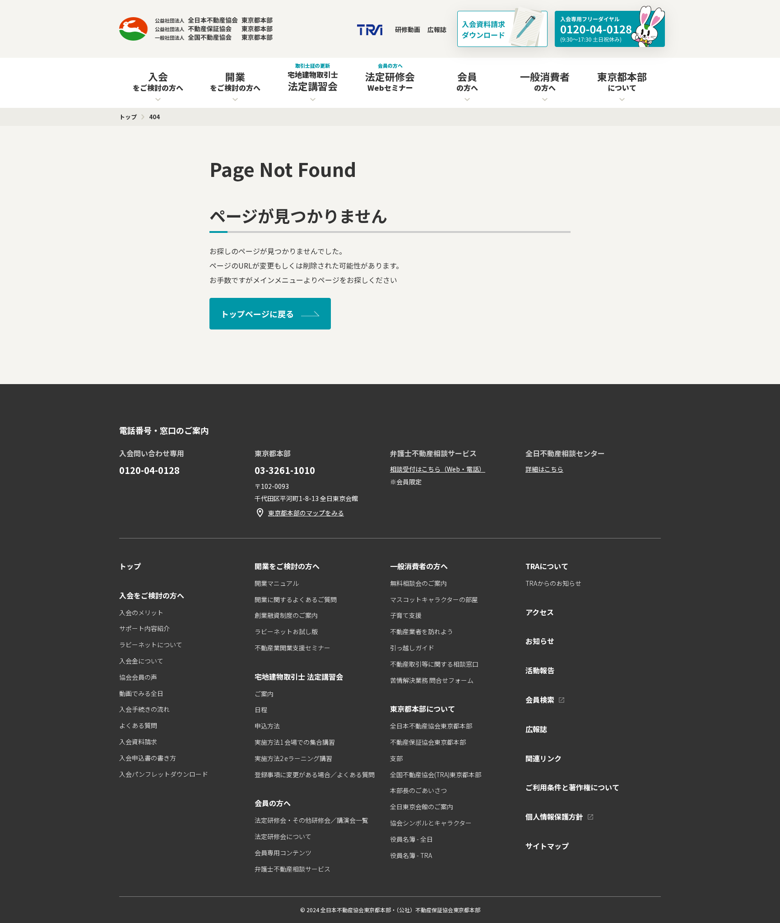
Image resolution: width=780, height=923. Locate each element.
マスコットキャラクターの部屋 (434, 599)
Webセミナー (390, 77)
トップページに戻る (257, 314)
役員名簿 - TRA (411, 855)
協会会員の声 (138, 677)
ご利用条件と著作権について (572, 787)
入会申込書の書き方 (147, 757)
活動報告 (539, 670)
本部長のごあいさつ (418, 790)
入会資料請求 (138, 741)
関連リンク (543, 758)
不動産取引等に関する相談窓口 (434, 663)
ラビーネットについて (150, 644)
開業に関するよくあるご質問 (296, 599)
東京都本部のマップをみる (306, 512)
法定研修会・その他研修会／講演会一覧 (311, 820)
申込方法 (267, 725)
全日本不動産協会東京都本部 (431, 725)
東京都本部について (422, 708)
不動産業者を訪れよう (421, 631)
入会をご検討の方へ (151, 595)
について (622, 81)
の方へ (467, 81)
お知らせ (539, 640)
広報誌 (436, 29)
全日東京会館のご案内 (421, 806)
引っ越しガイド (412, 647)
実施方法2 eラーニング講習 (293, 758)
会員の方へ (273, 803)
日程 (261, 709)
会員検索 (539, 699)
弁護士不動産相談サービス (292, 868)
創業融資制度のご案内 (286, 615)
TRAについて (546, 566)
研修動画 (407, 29)
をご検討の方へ (158, 81)
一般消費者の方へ (419, 566)
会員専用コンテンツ (283, 852)
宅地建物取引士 (313, 77)
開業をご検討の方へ (287, 566)
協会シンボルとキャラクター (431, 822)
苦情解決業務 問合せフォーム (432, 680)
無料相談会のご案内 (418, 583)
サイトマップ (547, 845)
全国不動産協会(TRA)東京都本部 (435, 774)
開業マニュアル (277, 583)
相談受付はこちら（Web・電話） (437, 468)
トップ (130, 566)
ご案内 (264, 693)
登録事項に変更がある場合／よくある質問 (315, 774)
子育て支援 (406, 615)
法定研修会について (283, 836)
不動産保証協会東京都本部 (428, 742)
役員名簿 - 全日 (411, 839)
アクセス (539, 612)
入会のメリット (141, 612)
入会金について (141, 660)
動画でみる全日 (141, 693)
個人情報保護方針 (554, 816)
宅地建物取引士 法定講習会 (299, 676)
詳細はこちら (544, 468)
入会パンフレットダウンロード (163, 774)
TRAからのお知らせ (553, 583)
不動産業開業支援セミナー (292, 647)
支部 (396, 758)
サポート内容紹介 (144, 628)
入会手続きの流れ (144, 709)
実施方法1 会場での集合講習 (295, 742)
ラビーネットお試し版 (286, 631)
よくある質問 (138, 725)
